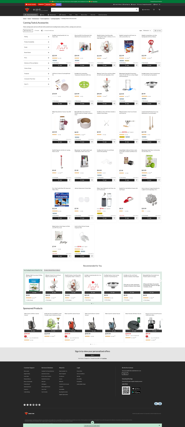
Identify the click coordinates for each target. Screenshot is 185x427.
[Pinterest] (36, 405)
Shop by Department (32, 14)
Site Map (78, 376)
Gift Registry (44, 384)
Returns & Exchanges (28, 381)
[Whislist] (154, 10)
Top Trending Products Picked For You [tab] (33, 270)
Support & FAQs (27, 373)
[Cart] (159, 10)
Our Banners (61, 376)
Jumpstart (61, 386)
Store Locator (26, 371)
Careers (60, 378)
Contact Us (26, 389)
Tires (76, 14)
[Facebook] (25, 405)
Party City (93, 14)
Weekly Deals (53, 14)
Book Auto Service (103, 14)
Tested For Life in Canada (64, 384)
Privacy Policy (79, 371)
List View (159, 30)
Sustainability (61, 389)
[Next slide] (160, 281)
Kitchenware (35, 18)
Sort (141, 30)
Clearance (63, 14)
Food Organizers (44, 18)
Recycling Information (63, 391)
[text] (61, 58)
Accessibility (79, 378)
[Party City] (58, 4)
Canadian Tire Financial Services (48, 371)
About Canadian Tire (63, 371)
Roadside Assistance (46, 378)
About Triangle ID (62, 373)
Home (24, 18)
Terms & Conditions (81, 373)
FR (159, 4)
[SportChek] (48, 4)
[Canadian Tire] (41, 4)
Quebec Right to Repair (81, 384)
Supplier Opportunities (63, 394)
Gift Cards (43, 381)
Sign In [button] (92, 355)
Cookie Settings (27, 391)
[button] (137, 10)
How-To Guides (45, 391)
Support (134, 4)
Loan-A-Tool (44, 389)
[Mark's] (53, 4)
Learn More (125, 384)
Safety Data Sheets (27, 386)
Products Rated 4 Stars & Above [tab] (52, 270)
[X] (27, 405)
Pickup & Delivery (27, 378)
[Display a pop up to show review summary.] (107, 58)
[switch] (47, 30)
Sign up (125, 373)
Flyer (43, 14)
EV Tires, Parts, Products (46, 376)
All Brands (61, 381)
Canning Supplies (55, 18)
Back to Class (84, 14)
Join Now (104, 358)
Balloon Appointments (46, 386)
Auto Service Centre (45, 373)
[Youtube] (33, 405)
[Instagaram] (30, 405)
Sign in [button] (156, 4)
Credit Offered (118, 4)
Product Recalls (27, 384)
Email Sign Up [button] (127, 4)
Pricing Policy (79, 381)
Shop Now (95, 1)
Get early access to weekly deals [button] (91, 425)
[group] (61, 60)
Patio (70, 14)
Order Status (147, 9)
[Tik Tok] (39, 405)
